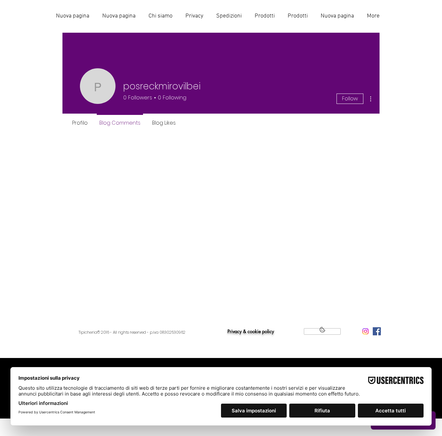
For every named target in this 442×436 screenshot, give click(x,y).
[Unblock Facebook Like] (322, 331)
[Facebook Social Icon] (377, 331)
